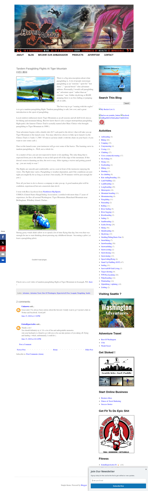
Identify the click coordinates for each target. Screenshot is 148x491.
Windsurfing (105, 281)
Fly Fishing (105, 158)
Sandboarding (106, 221)
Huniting (104, 171)
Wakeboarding (106, 278)
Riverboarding (106, 215)
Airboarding (105, 136)
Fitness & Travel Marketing (111, 401)
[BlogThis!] (19, 72)
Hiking (103, 168)
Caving (103, 149)
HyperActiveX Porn (63, 293)
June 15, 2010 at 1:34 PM (31, 316)
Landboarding (106, 183)
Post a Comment (25, 344)
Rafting (104, 205)
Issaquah (73, 293)
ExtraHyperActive (29, 324)
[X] (3, 243)
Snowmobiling (106, 246)
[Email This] (17, 72)
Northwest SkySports (52, 191)
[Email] (3, 254)
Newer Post (21, 349)
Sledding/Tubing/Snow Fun (111, 237)
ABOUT (20, 54)
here (91, 281)
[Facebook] (3, 237)
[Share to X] (22, 72)
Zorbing (104, 287)
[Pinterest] (3, 248)
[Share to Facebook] (24, 72)
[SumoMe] (3, 260)
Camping (104, 143)
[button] (118, 471)
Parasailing (105, 202)
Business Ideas (106, 398)
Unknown (25, 306)
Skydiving (105, 234)
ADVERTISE (94, 54)
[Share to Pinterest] (26, 72)
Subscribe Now (118, 486)
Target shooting (107, 271)
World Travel (106, 346)
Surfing (104, 265)
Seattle (88, 293)
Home (55, 349)
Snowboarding (106, 243)
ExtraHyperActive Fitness (110, 464)
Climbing (104, 152)
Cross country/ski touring (110, 155)
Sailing (103, 218)
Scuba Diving (106, 224)
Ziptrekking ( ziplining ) (110, 284)
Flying (103, 162)
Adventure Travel (35, 293)
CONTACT (108, 54)
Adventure (26, 293)
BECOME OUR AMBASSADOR (53, 54)
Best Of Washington (49, 293)
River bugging (106, 212)
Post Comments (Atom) (34, 354)
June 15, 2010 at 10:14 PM (31, 339)
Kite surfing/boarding (109, 177)
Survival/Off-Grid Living (110, 268)
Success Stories (106, 404)
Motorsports (105, 190)
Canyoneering (106, 146)
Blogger (84, 485)
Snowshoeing (106, 252)
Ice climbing (105, 174)
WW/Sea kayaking (108, 274)
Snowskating (106, 256)
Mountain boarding (108, 193)
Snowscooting (106, 249)
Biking (103, 140)
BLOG (31, 54)
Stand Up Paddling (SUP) (110, 262)
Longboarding (106, 187)
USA (103, 342)
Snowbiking (105, 240)
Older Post (89, 349)
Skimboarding (106, 231)
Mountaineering (107, 196)
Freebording (105, 165)
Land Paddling (106, 180)
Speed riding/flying (108, 259)
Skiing (103, 227)
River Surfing (106, 209)
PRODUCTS (77, 54)
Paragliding (81, 293)
